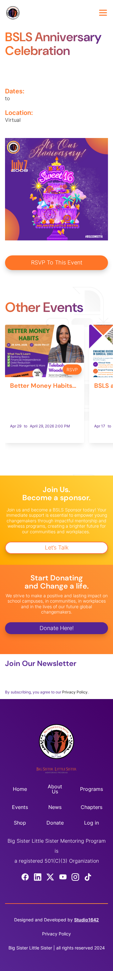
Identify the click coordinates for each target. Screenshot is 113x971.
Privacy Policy (75, 692)
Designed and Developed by (56, 919)
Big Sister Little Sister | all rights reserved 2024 (56, 947)
